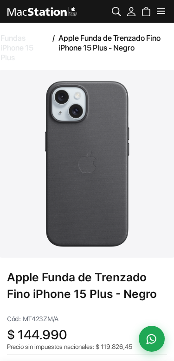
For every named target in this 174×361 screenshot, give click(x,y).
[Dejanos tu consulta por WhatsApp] (152, 339)
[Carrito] (146, 11)
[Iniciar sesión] (131, 11)
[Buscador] (116, 11)
